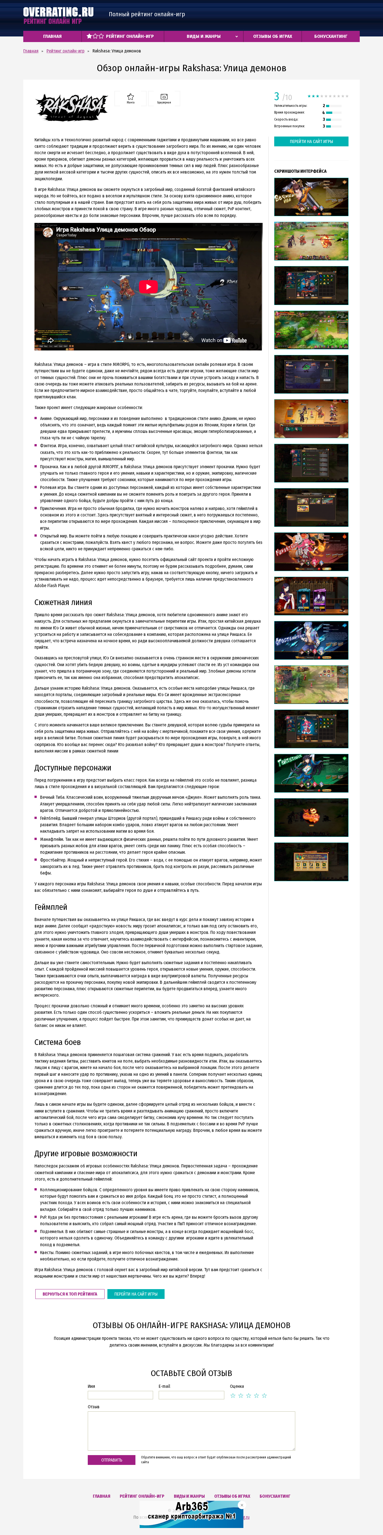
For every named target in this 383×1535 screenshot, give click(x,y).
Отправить (111, 1460)
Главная (52, 36)
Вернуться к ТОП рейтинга (70, 1294)
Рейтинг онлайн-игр (130, 36)
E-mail (164, 1386)
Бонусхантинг (330, 36)
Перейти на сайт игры (136, 1294)
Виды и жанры (204, 36)
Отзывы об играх (272, 36)
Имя (91, 1386)
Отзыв (94, 1406)
